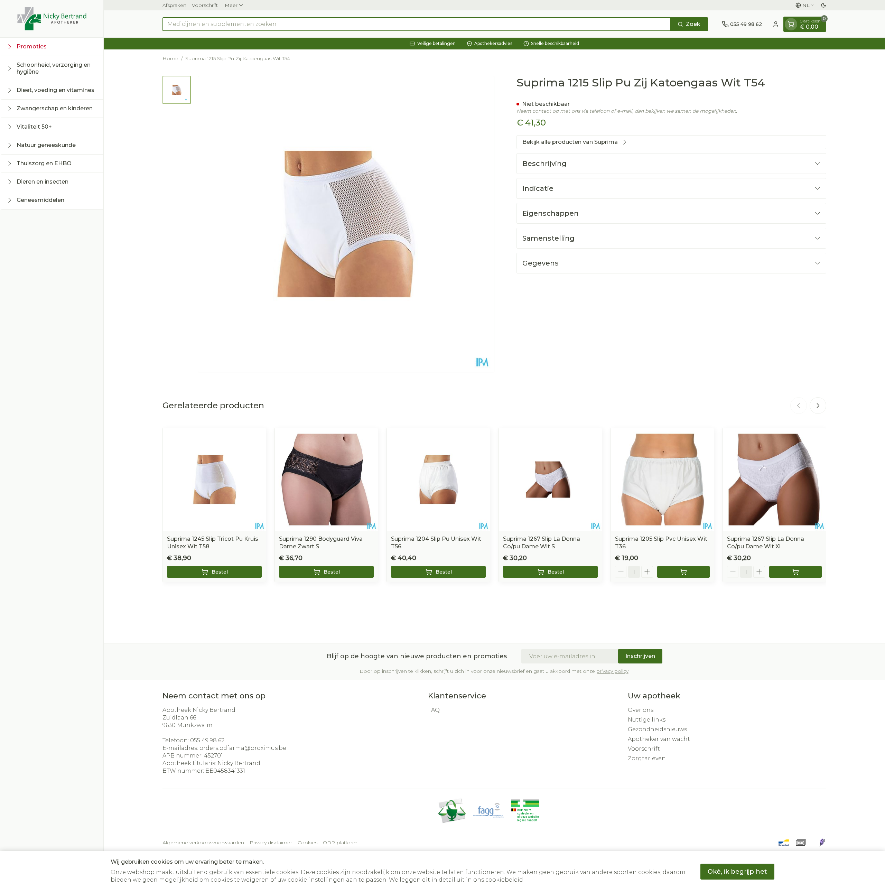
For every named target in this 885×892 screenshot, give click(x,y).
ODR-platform (340, 842)
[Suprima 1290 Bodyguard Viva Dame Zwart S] (326, 479)
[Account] (775, 24)
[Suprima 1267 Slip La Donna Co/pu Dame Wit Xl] (774, 479)
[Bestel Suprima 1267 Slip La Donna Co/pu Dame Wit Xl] (795, 572)
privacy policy (612, 671)
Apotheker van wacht (659, 739)
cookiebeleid (504, 879)
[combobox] (416, 24)
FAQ (434, 710)
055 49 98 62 (207, 740)
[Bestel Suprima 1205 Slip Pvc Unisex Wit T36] (683, 572)
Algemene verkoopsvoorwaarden (203, 842)
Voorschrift (205, 5)
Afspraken (174, 5)
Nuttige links (646, 719)
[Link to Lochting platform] (822, 842)
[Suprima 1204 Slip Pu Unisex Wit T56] (438, 479)
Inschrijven (640, 656)
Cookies (307, 842)
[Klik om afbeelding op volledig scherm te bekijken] (346, 224)
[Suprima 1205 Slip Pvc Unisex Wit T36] (662, 479)
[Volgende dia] (818, 405)
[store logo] (51, 18)
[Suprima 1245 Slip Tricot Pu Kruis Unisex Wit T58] (214, 479)
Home (170, 58)
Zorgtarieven (647, 758)
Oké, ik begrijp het (737, 871)
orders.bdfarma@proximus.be (242, 748)
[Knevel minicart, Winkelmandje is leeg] (791, 24)
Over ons (640, 710)
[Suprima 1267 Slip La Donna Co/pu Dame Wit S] (550, 479)
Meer (231, 5)
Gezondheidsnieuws (657, 729)
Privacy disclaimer (271, 842)
